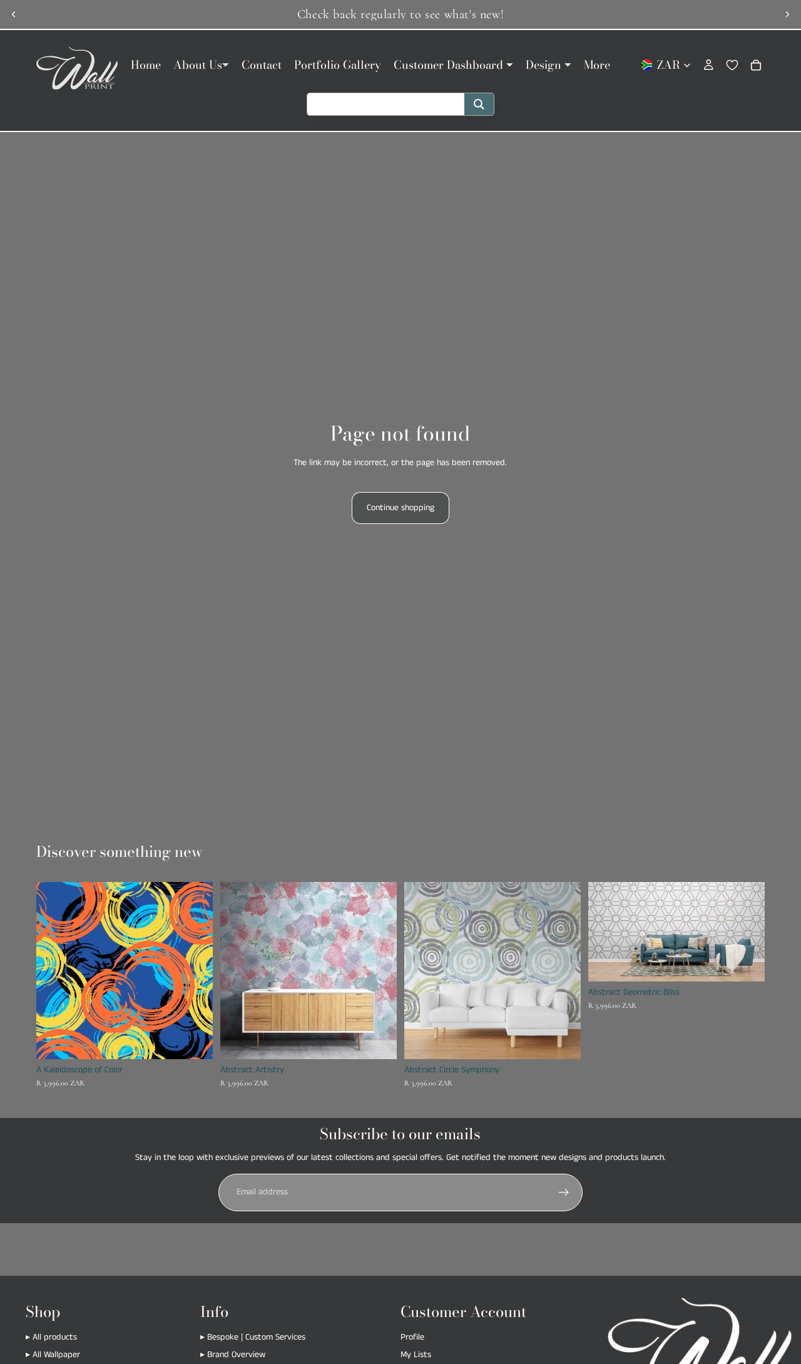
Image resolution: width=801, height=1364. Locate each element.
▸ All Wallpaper (53, 1354)
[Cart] (756, 65)
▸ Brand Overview (232, 1354)
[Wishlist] (732, 65)
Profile (412, 1337)
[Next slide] (787, 14)
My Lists (415, 1354)
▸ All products (51, 1337)
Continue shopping (400, 507)
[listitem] (597, 65)
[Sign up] (564, 1192)
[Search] (479, 104)
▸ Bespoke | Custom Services (252, 1337)
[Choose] (193, 1039)
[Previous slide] (14, 14)
